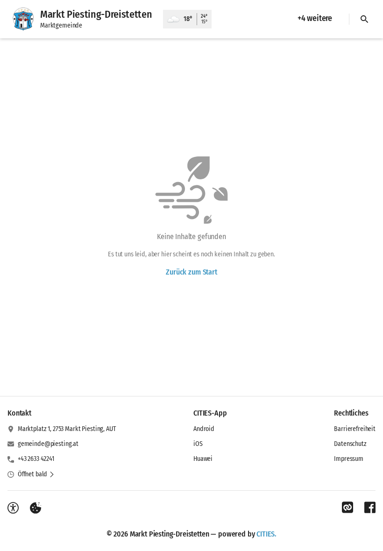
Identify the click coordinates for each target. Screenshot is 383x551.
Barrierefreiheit (355, 429)
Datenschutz (350, 444)
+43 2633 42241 (36, 459)
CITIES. (266, 534)
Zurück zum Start (191, 272)
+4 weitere (315, 18)
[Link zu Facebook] (370, 507)
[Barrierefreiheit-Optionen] (13, 508)
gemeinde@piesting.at (48, 444)
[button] (36, 474)
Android (203, 429)
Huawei (203, 459)
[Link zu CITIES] (347, 507)
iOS (198, 444)
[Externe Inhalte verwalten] (35, 508)
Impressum (348, 459)
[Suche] (364, 19)
